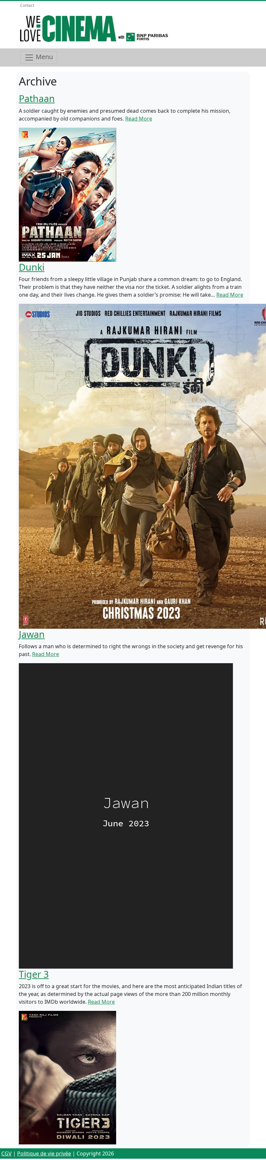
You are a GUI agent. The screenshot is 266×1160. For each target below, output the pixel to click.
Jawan (32, 634)
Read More (138, 118)
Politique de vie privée (44, 1153)
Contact (27, 5)
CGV (6, 1153)
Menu (43, 56)
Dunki (31, 267)
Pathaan (37, 98)
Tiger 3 (34, 974)
